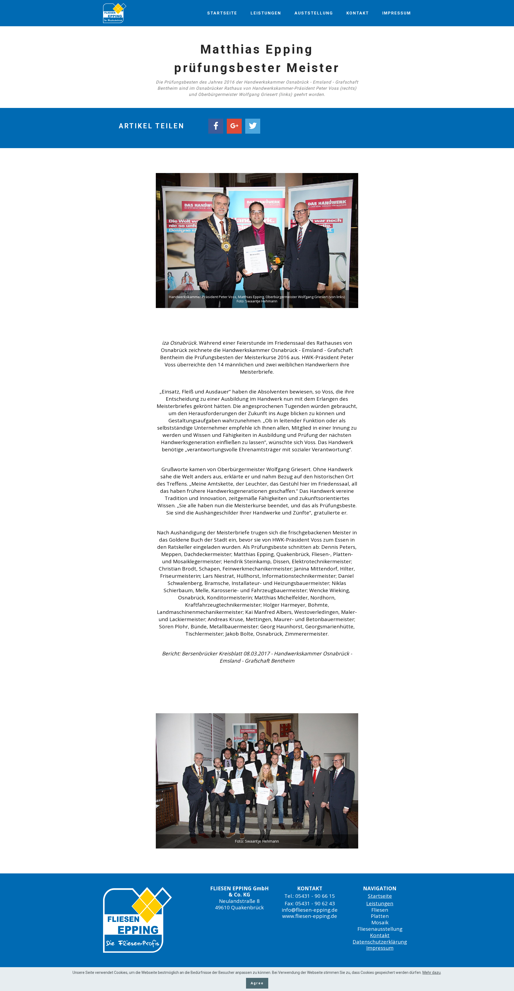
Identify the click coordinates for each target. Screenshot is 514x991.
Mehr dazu (431, 972)
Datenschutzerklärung (380, 941)
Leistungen (379, 903)
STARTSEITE (222, 13)
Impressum (380, 947)
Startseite (380, 895)
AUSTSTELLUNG (313, 13)
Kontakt (380, 935)
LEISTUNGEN (266, 13)
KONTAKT (357, 13)
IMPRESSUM (396, 13)
